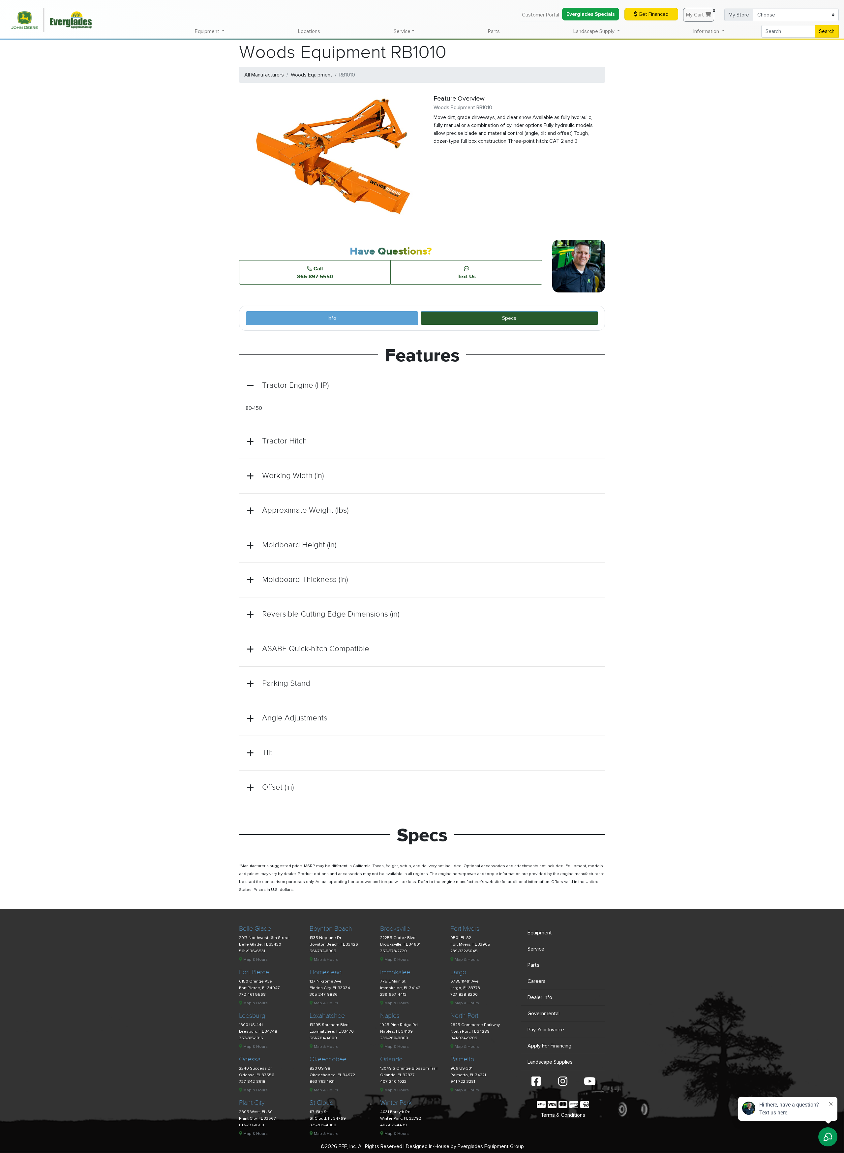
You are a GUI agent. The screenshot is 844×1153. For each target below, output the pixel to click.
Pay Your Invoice (546, 1029)
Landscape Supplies (550, 1062)
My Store (739, 15)
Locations (309, 31)
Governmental (543, 1013)
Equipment (540, 932)
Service (536, 949)
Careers (537, 981)
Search (826, 31)
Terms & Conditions (563, 1115)
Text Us (467, 276)
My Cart (700, 13)
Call (315, 272)
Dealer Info (540, 997)
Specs (509, 318)
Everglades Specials (590, 14)
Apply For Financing (549, 1046)
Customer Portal (540, 15)
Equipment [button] (208, 31)
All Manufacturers (264, 75)
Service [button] (402, 31)
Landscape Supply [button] (594, 31)
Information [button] (706, 31)
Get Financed (653, 14)
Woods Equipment (311, 75)
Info (332, 318)
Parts (494, 31)
